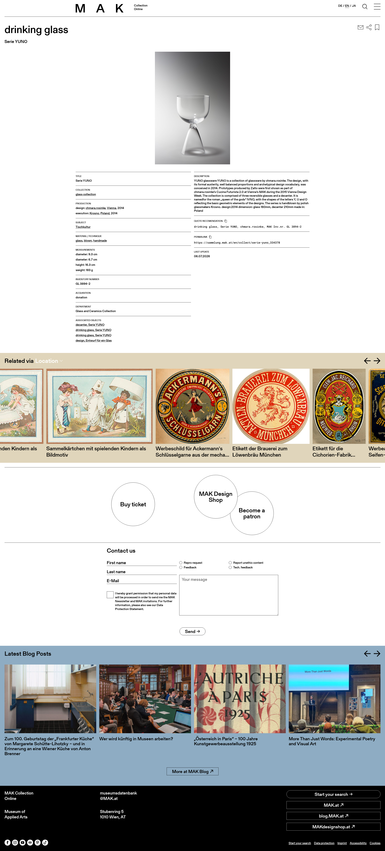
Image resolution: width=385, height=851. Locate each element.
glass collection (86, 194)
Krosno (94, 213)
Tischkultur (83, 227)
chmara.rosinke (96, 208)
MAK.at (331, 805)
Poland (104, 213)
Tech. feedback (243, 567)
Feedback (190, 567)
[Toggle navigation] (377, 7)
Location (46, 361)
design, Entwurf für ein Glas (94, 340)
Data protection (324, 843)
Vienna (111, 208)
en (347, 6)
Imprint (342, 843)
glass (79, 240)
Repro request (193, 562)
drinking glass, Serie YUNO (93, 330)
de (340, 6)
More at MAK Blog (190, 771)
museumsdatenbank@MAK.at (118, 795)
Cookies (375, 843)
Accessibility (358, 843)
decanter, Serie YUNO (90, 325)
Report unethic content (248, 562)
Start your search (331, 794)
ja (354, 6)
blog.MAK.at (331, 816)
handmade (100, 240)
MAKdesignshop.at (331, 827)
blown (88, 240)
